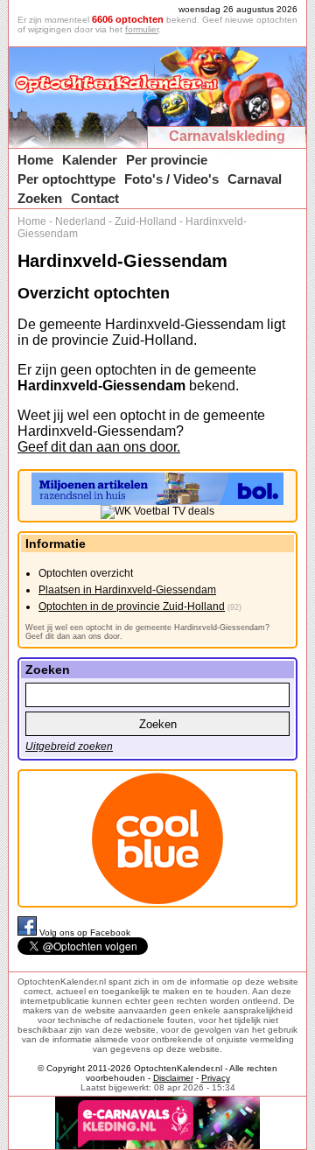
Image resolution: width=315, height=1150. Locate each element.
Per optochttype (67, 179)
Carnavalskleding (227, 136)
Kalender (89, 159)
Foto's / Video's (171, 179)
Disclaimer (173, 1078)
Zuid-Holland (146, 221)
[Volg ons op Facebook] (28, 932)
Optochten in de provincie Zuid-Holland (131, 606)
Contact (95, 198)
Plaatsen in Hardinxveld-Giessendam (127, 590)
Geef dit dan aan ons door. (99, 446)
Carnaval (255, 179)
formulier (141, 29)
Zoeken (40, 198)
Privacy (215, 1078)
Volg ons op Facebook (84, 932)
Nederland (80, 221)
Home (35, 159)
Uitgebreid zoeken (69, 746)
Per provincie (166, 159)
